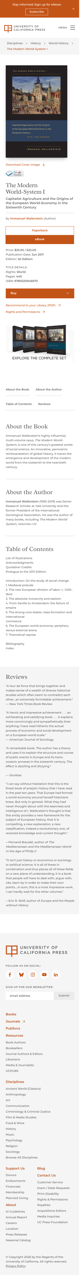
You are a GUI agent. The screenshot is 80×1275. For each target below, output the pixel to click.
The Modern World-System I (27, 49)
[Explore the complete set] (40, 341)
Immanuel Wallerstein (26, 218)
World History (59, 43)
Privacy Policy (16, 1266)
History (36, 43)
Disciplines (15, 43)
